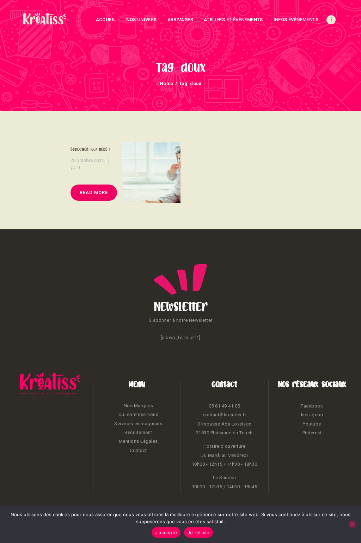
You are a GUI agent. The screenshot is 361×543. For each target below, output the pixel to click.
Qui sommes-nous (138, 414)
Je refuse (198, 532)
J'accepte (166, 532)
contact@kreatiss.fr (224, 414)
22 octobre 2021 (87, 160)
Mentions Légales (138, 441)
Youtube (312, 424)
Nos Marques (138, 405)
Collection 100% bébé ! (90, 149)
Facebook (312, 406)
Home (166, 83)
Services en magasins (138, 423)
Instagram (312, 414)
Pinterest (312, 432)
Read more (94, 192)
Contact (138, 450)
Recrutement (138, 432)
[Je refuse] (352, 524)
